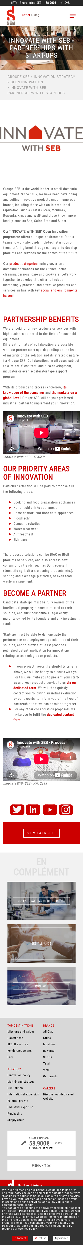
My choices (61, 1238)
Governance (15, 1038)
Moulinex (49, 1044)
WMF (46, 1070)
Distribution (15, 1088)
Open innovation (26, 82)
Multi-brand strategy (20, 1081)
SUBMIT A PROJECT (41, 833)
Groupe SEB (18, 77)
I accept (21, 1238)
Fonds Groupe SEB (19, 1050)
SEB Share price (18, 1044)
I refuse (41, 1238)
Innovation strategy (54, 77)
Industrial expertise (20, 1107)
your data (47, 1196)
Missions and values (20, 1031)
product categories (23, 264)
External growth (17, 1100)
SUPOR (47, 1057)
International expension (23, 1094)
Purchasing (14, 1113)
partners (41, 1190)
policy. (33, 1228)
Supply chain (15, 1120)
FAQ (10, 1057)
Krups (47, 1038)
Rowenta (49, 1050)
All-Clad (48, 1031)
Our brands (50, 1076)
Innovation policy (18, 1075)
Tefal (46, 1063)
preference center (25, 1225)
